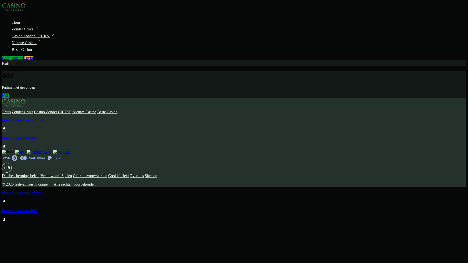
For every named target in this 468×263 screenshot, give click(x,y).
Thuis (16, 22)
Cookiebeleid (118, 176)
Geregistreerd (12, 58)
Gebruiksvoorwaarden (90, 176)
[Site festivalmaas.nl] (18, 11)
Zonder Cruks (23, 29)
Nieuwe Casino (24, 43)
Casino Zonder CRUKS (31, 36)
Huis (5, 63)
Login (28, 58)
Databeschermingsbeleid (20, 176)
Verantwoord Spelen (56, 176)
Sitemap (151, 176)
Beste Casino (22, 49)
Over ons (137, 176)
